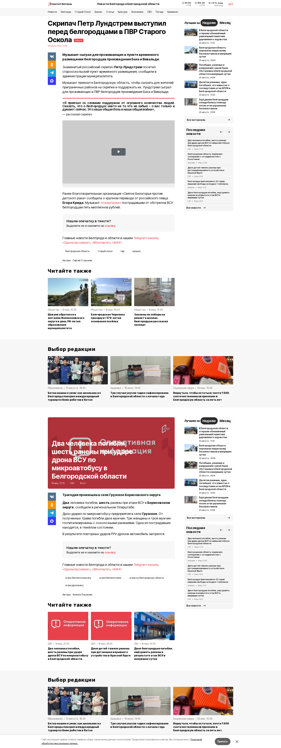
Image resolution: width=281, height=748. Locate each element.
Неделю (209, 23)
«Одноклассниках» (76, 243)
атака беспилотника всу (78, 577)
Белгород (66, 11)
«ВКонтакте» (101, 243)
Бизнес (98, 11)
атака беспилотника (110, 577)
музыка (136, 251)
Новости (52, 11)
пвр (122, 251)
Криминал (172, 11)
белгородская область (77, 251)
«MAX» (117, 243)
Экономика (137, 11)
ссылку (110, 225)
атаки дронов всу (74, 585)
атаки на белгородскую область (146, 577)
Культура (122, 11)
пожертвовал (111, 203)
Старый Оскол (83, 11)
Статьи (110, 11)
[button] (221, 131)
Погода (159, 11)
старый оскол (105, 251)
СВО (149, 11)
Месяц (225, 23)
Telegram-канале (146, 238)
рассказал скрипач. (79, 114)
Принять (222, 741)
